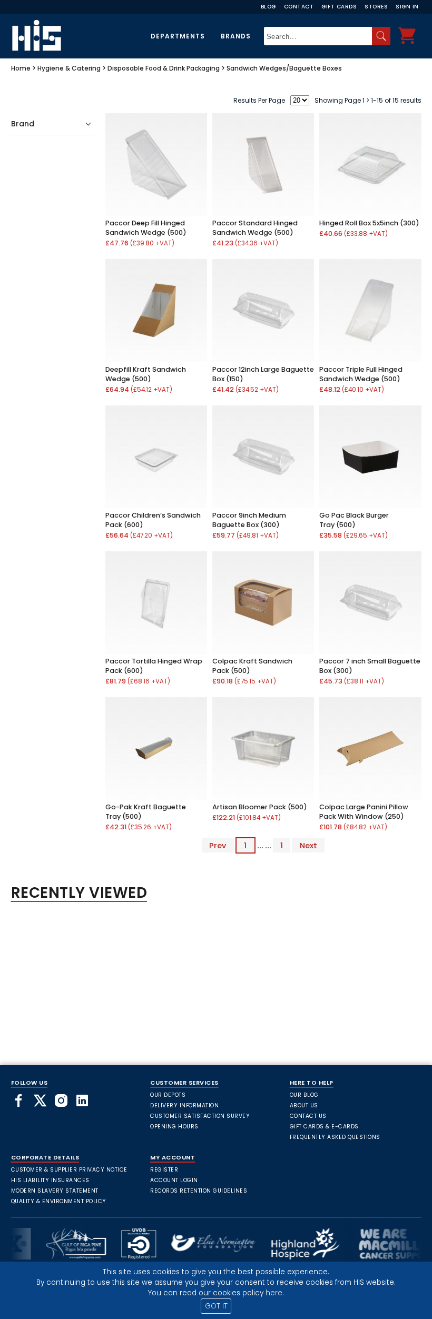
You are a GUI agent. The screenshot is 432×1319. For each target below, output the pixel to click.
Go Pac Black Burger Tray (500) (354, 520)
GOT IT (216, 1306)
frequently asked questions (335, 1137)
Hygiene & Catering (69, 68)
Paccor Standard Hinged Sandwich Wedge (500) (255, 228)
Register (164, 1170)
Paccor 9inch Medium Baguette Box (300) (249, 520)
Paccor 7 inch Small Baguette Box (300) (369, 666)
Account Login (174, 1180)
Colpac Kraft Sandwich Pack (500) (252, 666)
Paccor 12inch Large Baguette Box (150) (263, 374)
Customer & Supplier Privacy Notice (69, 1170)
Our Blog (304, 1095)
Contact (299, 7)
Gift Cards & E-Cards (324, 1126)
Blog (268, 7)
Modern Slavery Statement (55, 1191)
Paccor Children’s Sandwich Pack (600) (153, 520)
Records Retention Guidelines (198, 1191)
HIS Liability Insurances (50, 1180)
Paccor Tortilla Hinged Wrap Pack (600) (153, 666)
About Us (304, 1105)
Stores (376, 7)
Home (21, 68)
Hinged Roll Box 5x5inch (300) (369, 223)
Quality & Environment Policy (58, 1201)
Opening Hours (174, 1126)
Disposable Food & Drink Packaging (163, 68)
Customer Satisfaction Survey (200, 1116)
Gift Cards (339, 7)
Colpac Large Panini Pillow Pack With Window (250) (363, 811)
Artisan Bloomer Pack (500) (259, 806)
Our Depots (167, 1095)
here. (275, 1293)
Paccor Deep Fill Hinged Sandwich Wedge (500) (145, 228)
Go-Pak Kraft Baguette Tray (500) (145, 811)
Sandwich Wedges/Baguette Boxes (284, 68)
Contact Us (308, 1116)
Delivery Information (184, 1105)
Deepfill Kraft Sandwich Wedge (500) (145, 374)
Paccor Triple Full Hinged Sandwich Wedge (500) (360, 374)
